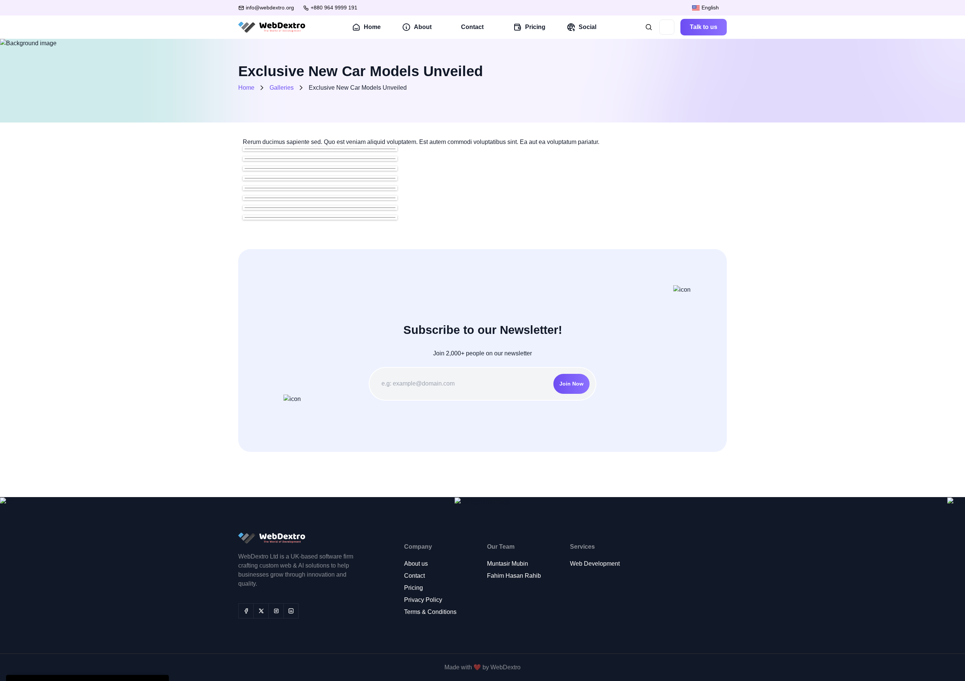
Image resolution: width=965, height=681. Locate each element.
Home (372, 27)
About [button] (423, 27)
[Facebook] (245, 610)
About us (416, 563)
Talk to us (703, 27)
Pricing (535, 27)
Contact (414, 575)
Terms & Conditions (430, 612)
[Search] (648, 27)
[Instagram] (275, 610)
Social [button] (587, 27)
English (709, 8)
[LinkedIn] (291, 610)
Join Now (571, 384)
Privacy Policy (423, 600)
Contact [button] (472, 27)
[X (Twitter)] (260, 610)
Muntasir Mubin (507, 563)
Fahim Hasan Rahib (514, 575)
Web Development (595, 563)
